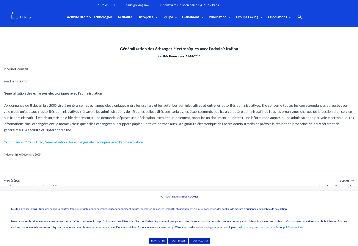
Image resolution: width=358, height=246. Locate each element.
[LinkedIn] (264, 5)
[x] (249, 5)
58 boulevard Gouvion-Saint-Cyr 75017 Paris (189, 5)
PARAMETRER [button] (158, 240)
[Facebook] (234, 5)
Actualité (125, 17)
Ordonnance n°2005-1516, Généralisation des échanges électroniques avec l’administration (73, 142)
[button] (155, 17)
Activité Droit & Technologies (89, 17)
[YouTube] (257, 5)
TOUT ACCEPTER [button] (199, 240)
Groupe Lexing (247, 17)
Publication (218, 17)
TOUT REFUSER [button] (178, 240)
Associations (277, 17)
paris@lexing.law (137, 5)
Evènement (191, 17)
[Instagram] (242, 5)
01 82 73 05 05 (106, 5)
